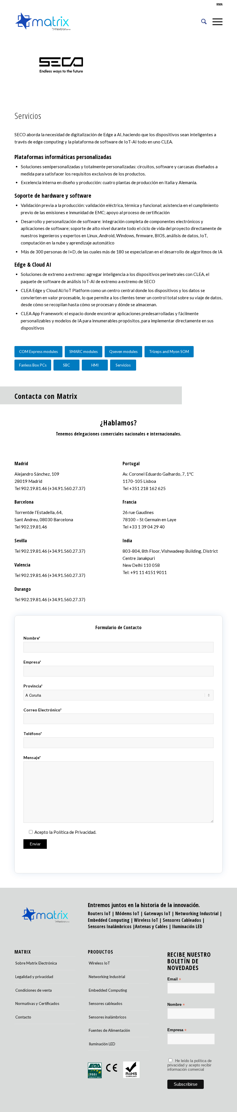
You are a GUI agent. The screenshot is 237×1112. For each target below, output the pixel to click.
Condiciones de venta (33, 990)
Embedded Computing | (111, 920)
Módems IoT (127, 913)
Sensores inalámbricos (107, 1017)
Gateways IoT (157, 913)
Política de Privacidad (74, 832)
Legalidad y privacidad (34, 976)
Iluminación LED (187, 926)
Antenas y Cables (151, 926)
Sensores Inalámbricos (110, 926)
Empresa (176, 1030)
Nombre (176, 1004)
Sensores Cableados (182, 920)
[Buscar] (201, 21)
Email (174, 979)
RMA (219, 4)
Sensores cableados (105, 1003)
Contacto (23, 1017)
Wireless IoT (146, 920)
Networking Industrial (197, 913)
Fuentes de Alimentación (109, 1030)
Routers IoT (99, 913)
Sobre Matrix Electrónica (36, 963)
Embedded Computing (108, 990)
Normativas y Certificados (37, 1003)
